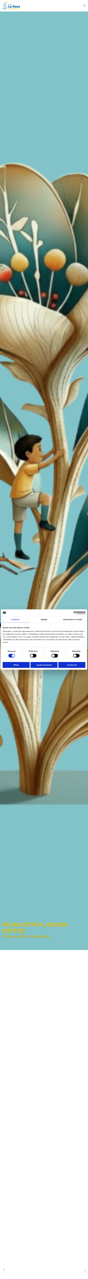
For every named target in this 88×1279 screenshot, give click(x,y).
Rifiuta (16, 665)
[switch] (33, 656)
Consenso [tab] (15, 619)
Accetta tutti (72, 665)
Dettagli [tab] (44, 619)
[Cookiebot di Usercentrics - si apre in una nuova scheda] (75, 613)
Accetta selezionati (44, 665)
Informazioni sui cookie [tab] (72, 619)
